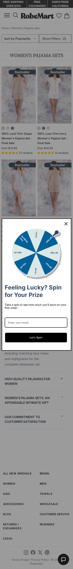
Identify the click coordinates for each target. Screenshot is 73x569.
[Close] (66, 223)
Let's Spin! (36, 337)
